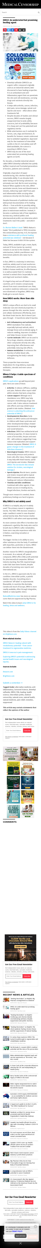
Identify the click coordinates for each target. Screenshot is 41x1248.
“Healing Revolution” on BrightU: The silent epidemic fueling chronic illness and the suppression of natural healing (23, 1029)
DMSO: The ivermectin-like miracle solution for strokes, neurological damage (20, 467)
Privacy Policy (17, 1231)
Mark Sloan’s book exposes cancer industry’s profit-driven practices (22, 1154)
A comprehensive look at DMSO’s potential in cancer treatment (21, 1172)
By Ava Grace (21, 1128)
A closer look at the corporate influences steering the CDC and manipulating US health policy (24, 1067)
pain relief (21, 700)
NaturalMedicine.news (11, 596)
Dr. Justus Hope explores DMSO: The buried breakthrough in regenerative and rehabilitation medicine (24, 1039)
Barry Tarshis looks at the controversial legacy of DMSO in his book (23, 1077)
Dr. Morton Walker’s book (12, 228)
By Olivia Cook (21, 1011)
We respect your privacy (27, 1214)
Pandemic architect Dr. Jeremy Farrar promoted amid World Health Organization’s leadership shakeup (22, 1114)
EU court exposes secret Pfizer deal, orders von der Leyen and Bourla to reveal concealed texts (22, 1134)
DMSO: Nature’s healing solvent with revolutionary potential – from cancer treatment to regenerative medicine (17, 645)
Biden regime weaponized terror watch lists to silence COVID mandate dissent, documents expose (23, 1086)
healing (23, 692)
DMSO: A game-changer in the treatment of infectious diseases (21, 446)
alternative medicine (23, 687)
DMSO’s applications (11, 381)
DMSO (13, 692)
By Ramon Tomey (22, 1051)
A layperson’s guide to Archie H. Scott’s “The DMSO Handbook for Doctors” (23, 1105)
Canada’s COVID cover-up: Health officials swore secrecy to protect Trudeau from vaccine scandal (21, 1144)
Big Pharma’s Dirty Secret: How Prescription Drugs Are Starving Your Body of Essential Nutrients (22, 1163)
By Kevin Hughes (22, 1157)
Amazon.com (8, 672)
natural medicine (9, 700)
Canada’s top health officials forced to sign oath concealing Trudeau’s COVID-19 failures (24, 1124)
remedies (29, 700)
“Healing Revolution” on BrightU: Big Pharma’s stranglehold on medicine (22, 999)
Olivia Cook (16, 26)
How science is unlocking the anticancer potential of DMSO (21, 411)
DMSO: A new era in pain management (17, 652)
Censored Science (21, 690)
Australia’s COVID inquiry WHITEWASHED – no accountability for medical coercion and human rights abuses (23, 1096)
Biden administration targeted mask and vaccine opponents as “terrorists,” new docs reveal (23, 1057)
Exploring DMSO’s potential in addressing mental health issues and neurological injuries (19, 659)
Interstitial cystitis (17, 695)
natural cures (18, 697)
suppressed (7, 702)
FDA (17, 692)
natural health (29, 697)
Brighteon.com (8, 676)
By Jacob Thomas (22, 1002)
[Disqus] (20, 851)
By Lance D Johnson (23, 1071)
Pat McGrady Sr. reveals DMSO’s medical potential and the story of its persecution (24, 1048)
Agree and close (20, 1236)
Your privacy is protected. (11, 736)
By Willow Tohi (21, 1061)
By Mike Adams (22, 1167)
